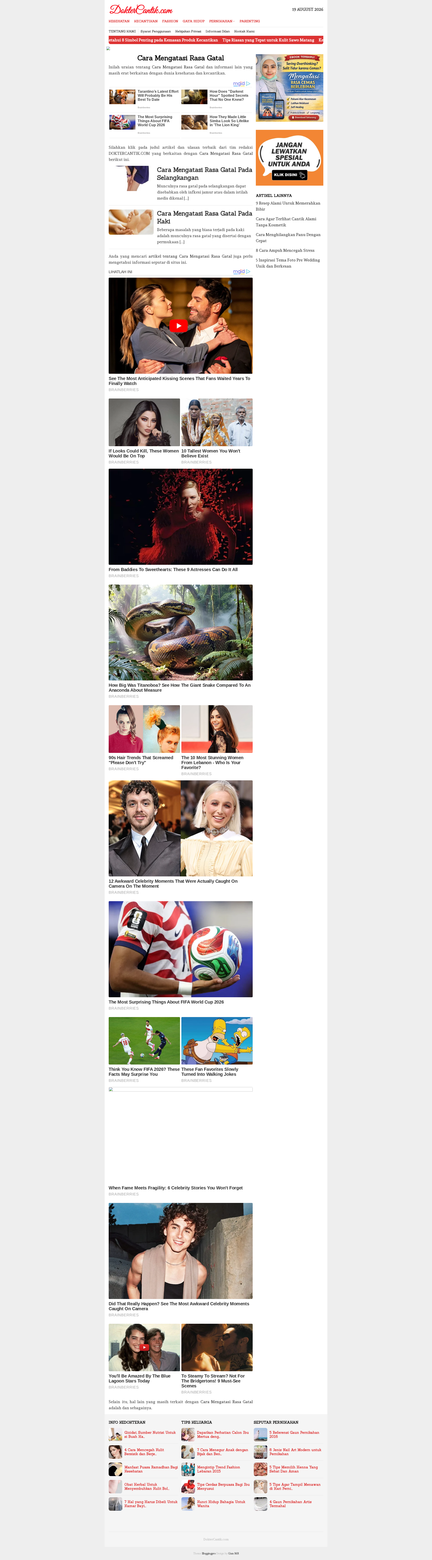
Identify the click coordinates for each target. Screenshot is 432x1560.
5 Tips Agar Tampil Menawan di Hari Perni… (295, 1487)
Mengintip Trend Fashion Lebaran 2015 (218, 1469)
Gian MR (233, 1553)
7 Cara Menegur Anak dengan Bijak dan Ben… (222, 1452)
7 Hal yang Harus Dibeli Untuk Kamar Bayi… (151, 1504)
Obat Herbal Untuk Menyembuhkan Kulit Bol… (146, 1487)
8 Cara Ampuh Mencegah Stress (285, 250)
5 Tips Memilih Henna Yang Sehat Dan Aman (294, 1469)
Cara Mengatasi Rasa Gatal (178, 67)
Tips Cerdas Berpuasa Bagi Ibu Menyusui (223, 1487)
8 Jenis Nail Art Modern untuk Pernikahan (295, 1452)
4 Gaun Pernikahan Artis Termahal (291, 1504)
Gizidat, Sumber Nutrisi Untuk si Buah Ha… (150, 1435)
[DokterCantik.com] (141, 8)
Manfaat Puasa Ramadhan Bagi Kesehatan (151, 1469)
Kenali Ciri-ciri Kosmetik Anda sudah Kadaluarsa (295, 40)
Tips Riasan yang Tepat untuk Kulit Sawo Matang (199, 40)
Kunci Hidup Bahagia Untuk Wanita (221, 1504)
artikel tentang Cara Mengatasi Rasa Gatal (190, 256)
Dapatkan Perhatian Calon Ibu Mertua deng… (223, 1435)
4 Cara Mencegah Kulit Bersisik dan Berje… (144, 1452)
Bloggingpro (209, 1553)
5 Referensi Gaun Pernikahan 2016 (294, 1435)
